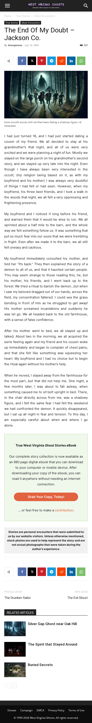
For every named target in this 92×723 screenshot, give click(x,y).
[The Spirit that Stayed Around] (15, 649)
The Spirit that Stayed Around (52, 644)
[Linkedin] (71, 61)
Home (8, 16)
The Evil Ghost (77, 598)
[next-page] (13, 685)
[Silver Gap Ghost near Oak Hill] (15, 628)
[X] (32, 61)
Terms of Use (76, 710)
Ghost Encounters (44, 16)
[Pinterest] (41, 61)
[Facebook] (22, 61)
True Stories (23, 16)
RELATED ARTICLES (20, 612)
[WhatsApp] (81, 61)
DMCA (40, 710)
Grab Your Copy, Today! (46, 497)
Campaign (26, 710)
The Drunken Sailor (17, 598)
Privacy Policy (56, 710)
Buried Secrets (40, 665)
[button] (7, 6)
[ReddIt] (61, 61)
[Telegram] (51, 61)
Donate (11, 710)
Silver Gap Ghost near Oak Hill (52, 624)
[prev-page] (7, 685)
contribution (64, 510)
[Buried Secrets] (15, 669)
